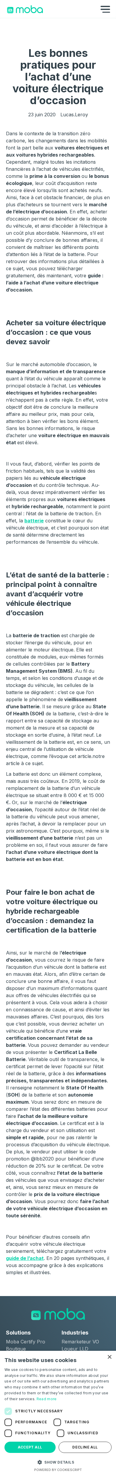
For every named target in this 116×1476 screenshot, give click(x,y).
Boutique (16, 1349)
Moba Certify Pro (25, 1342)
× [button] (109, 1357)
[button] (58, 1462)
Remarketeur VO (80, 1342)
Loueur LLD (75, 1349)
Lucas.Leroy (74, 114)
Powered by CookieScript (58, 1470)
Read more (47, 1399)
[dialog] (58, 1413)
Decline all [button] (85, 1447)
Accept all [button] (30, 1447)
